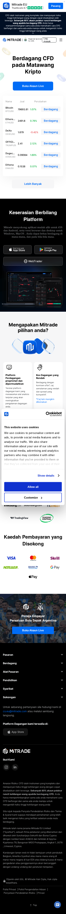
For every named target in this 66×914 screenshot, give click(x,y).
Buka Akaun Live (33, 86)
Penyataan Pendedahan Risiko (19, 892)
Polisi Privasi (9, 889)
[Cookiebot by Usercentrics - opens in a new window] (46, 414)
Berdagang (51, 109)
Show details (46, 475)
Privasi (41, 892)
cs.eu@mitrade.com (15, 711)
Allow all (32, 486)
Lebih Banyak (33, 184)
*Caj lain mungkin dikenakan (45, 400)
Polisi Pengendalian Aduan (32, 889)
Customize (31, 497)
